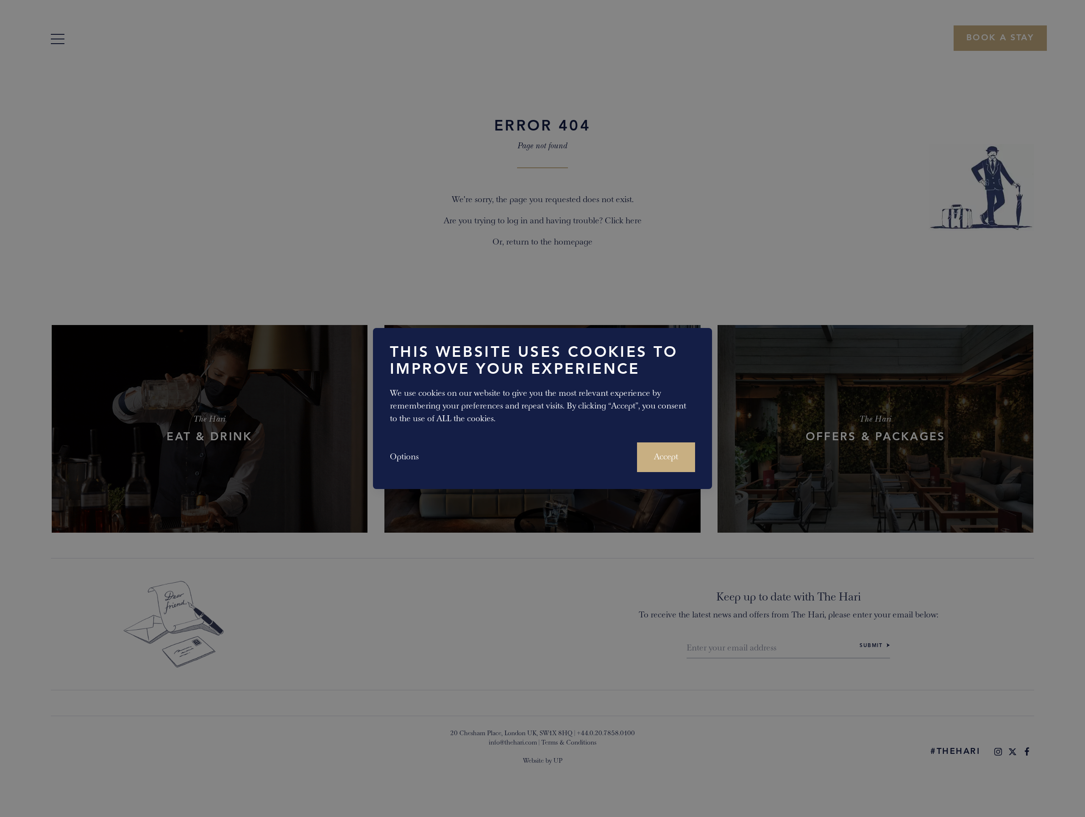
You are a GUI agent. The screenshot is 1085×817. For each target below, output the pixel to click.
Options (404, 457)
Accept (666, 457)
